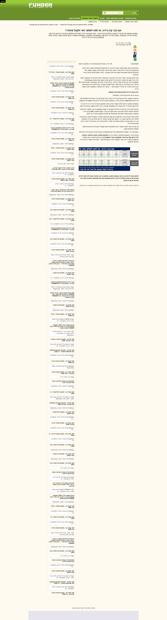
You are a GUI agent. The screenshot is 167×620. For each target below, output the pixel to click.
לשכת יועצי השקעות (131, 22)
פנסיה (102, 18)
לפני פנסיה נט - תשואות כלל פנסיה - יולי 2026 (62, 119)
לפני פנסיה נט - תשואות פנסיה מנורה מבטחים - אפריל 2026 (63, 179)
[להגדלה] (95, 159)
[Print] (134, 47)
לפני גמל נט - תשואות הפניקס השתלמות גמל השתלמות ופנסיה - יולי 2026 (62, 582)
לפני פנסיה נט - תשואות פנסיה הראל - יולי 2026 (62, 139)
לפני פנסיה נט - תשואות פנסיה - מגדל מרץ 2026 (62, 314)
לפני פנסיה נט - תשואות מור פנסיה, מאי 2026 (62, 210)
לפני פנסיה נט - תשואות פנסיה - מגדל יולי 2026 (61, 72)
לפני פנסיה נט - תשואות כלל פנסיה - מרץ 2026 (61, 219)
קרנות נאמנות (130, 18)
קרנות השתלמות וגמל (114, 18)
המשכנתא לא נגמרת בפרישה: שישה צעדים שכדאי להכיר (63, 381)
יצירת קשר (83, 608)
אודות (88, 608)
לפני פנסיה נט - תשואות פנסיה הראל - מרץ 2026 (62, 97)
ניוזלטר (93, 608)
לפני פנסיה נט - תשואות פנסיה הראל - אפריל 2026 (62, 159)
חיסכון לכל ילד (104, 22)
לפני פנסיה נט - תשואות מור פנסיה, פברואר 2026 (63, 305)
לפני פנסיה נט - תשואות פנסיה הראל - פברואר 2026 (62, 250)
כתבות (134, 13)
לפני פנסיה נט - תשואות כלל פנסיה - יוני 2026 (62, 392)
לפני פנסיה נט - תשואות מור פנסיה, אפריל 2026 (63, 273)
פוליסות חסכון (74, 18)
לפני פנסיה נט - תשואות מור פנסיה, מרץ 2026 (62, 463)
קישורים (74, 608)
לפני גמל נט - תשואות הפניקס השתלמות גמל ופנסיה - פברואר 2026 (62, 403)
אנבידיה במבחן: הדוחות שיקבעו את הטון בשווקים (58, 24)
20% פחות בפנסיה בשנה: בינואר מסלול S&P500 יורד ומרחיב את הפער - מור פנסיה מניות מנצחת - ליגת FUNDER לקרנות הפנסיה (62, 85)
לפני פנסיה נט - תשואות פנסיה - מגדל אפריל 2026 (62, 148)
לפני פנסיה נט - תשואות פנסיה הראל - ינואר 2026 (62, 199)
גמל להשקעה (92, 22)
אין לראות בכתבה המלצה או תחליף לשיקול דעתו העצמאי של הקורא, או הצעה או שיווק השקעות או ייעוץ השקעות (109, 185)
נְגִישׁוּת (3, 1)
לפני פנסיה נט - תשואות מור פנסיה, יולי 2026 (62, 517)
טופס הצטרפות (117, 22)
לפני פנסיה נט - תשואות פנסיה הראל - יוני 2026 (61, 434)
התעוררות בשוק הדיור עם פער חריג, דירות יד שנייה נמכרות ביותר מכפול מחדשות (63, 484)
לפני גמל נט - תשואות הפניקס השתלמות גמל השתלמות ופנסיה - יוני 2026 (62, 350)
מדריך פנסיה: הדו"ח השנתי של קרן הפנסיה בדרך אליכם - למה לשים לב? (63, 168)
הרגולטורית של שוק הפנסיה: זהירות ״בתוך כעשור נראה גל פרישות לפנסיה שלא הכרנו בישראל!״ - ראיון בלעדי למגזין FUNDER (61, 263)
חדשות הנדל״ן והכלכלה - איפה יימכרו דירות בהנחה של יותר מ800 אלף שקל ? (62, 190)
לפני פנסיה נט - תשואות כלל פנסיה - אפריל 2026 (63, 412)
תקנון (78, 608)
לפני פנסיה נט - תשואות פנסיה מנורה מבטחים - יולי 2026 (63, 593)
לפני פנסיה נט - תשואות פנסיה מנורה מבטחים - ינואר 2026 (63, 372)
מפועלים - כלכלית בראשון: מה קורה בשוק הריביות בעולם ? (90, 24)
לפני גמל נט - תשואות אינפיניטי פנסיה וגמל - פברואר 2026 (62, 339)
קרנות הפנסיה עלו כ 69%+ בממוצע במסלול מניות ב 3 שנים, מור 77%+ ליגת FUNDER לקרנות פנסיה (62, 326)
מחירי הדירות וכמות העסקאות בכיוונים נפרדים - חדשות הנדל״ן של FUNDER (62, 128)
